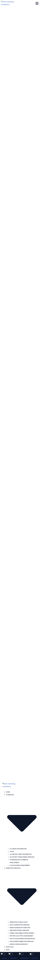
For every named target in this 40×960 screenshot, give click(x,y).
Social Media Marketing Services (21, 941)
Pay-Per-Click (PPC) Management (21, 936)
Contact (34, 958)
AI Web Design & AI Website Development (19, 861)
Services (13, 958)
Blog (8, 950)
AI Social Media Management (20, 865)
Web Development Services (19, 930)
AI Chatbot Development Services (22, 857)
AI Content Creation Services (21, 854)
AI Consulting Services (18, 849)
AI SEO (12, 851)
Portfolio (24, 958)
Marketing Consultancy (19, 922)
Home (5, 958)
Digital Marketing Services (20, 925)
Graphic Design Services (19, 944)
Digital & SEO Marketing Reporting (22, 938)
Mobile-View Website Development (22, 933)
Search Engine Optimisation (20, 927)
